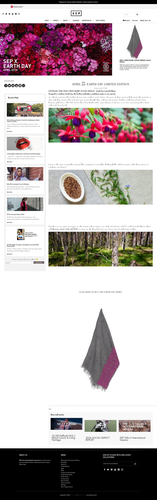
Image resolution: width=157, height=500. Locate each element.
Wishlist (127, 20)
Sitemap (63, 485)
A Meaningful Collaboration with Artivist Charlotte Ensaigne (23, 154)
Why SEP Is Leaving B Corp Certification (18, 184)
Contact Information (66, 474)
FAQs (62, 470)
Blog (62, 468)
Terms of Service (65, 483)
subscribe (39, 262)
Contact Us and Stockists (68, 472)
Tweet (49, 409)
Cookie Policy (64, 476)
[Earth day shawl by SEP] (100, 350)
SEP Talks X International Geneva (132, 439)
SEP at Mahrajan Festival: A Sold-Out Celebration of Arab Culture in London (23, 120)
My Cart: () (146, 20)
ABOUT (65, 20)
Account (135, 20)
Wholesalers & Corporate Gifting (70, 460)
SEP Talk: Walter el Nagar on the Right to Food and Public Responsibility (23, 245)
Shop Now (64, 462)
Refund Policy (65, 481)
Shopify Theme (82, 495)
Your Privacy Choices (67, 487)
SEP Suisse (73, 495)
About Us (63, 464)
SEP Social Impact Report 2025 (15, 214)
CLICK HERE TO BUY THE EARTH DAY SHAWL (100, 292)
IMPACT (56, 20)
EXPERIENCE (86, 20)
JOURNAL (76, 20)
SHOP (47, 20)
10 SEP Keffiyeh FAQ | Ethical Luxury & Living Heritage (63, 438)
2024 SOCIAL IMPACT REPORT (98, 439)
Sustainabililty (65, 466)
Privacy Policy (65, 479)
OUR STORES (100, 20)
